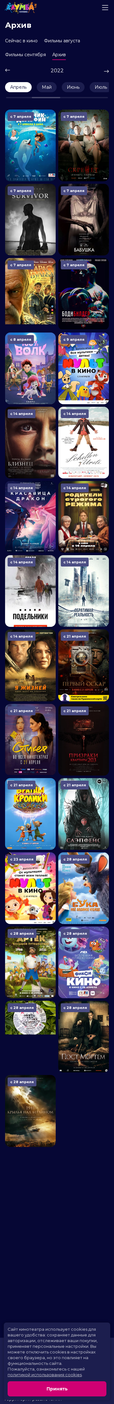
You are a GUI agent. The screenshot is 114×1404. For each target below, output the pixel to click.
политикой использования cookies (45, 1374)
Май (47, 87)
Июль (101, 87)
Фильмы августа (62, 41)
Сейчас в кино (21, 41)
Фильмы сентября (25, 54)
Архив (59, 54)
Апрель (18, 87)
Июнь (73, 87)
